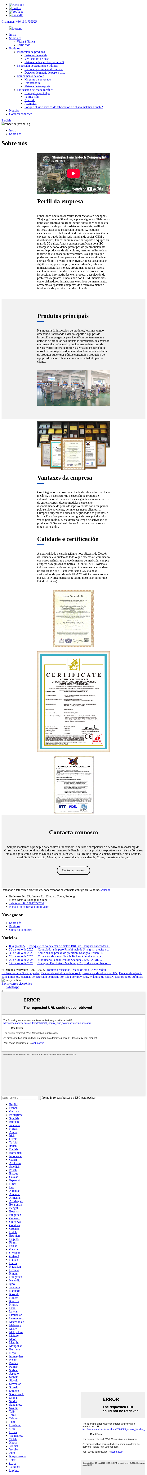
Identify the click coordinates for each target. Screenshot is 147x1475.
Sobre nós (15, 38)
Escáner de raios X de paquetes (20, 973)
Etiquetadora (32, 83)
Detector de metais (35, 55)
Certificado (23, 45)
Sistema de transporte (37, 86)
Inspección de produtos (31, 51)
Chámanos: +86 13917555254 (20, 21)
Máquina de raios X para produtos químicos (116, 976)
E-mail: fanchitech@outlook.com (29, 906)
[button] (73, 870)
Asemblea (30, 103)
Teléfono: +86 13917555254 (26, 903)
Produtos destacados (58, 969)
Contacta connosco (20, 114)
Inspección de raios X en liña (100, 973)
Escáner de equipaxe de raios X (43, 69)
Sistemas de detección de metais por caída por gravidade (54, 976)
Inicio (12, 34)
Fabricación (31, 96)
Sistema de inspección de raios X (44, 62)
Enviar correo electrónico (17, 983)
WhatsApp (12, 987)
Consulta (105, 889)
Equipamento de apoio (30, 76)
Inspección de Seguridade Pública (37, 65)
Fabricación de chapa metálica (35, 89)
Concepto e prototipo (37, 93)
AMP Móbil (98, 969)
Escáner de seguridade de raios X (61, 973)
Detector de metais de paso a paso (44, 72)
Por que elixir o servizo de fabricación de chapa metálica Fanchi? (63, 107)
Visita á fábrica (26, 41)
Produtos (14, 48)
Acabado (29, 100)
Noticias (14, 110)
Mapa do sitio (81, 969)
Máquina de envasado (37, 79)
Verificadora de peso (36, 58)
